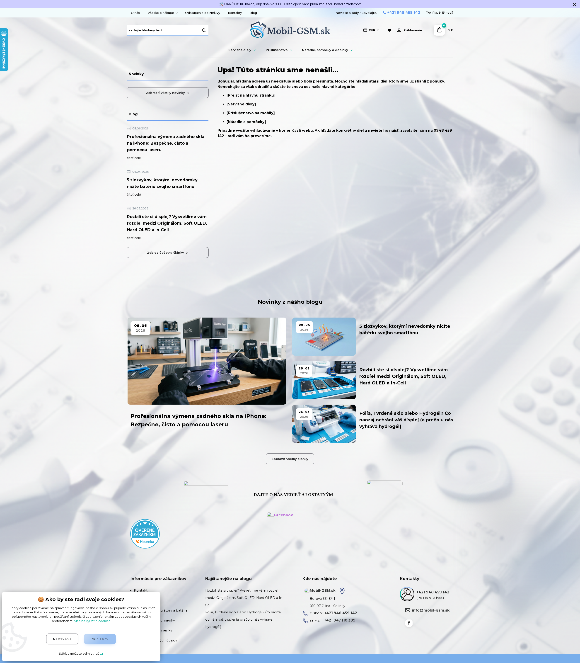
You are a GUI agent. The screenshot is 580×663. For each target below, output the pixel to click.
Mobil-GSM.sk (323, 590)
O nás (135, 13)
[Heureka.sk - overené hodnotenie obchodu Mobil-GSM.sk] (145, 533)
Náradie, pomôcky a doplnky (325, 50)
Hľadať (203, 30)
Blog (253, 13)
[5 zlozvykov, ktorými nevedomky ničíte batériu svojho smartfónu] (324, 337)
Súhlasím (100, 639)
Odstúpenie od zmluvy (202, 13)
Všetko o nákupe (161, 13)
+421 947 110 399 (339, 620)
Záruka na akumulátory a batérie (161, 610)
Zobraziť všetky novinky (165, 93)
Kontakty (235, 13)
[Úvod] (290, 30)
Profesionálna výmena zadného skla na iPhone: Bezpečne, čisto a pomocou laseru (165, 143)
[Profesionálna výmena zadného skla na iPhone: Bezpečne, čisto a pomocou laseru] (207, 361)
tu (101, 653)
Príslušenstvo (277, 50)
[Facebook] (409, 623)
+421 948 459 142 (403, 13)
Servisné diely (239, 50)
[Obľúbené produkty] (389, 30)
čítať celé (134, 158)
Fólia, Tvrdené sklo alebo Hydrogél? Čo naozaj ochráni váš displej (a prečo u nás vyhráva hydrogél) (406, 419)
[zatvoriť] (574, 4)
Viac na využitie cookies (92, 621)
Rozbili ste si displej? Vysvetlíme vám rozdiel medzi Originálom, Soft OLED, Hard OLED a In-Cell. (244, 597)
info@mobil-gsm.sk (431, 610)
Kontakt (140, 590)
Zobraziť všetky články (165, 252)
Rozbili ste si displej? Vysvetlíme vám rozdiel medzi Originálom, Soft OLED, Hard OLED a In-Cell (167, 223)
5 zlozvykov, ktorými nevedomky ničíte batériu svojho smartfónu (162, 183)
